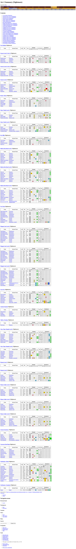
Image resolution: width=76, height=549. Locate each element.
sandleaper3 (11, 297)
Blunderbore (3, 379)
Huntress (2, 86)
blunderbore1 (11, 379)
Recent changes (5, 528)
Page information (6, 539)
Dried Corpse (3, 60)
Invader (2, 313)
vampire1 (11, 437)
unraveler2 (11, 338)
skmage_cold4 (11, 380)
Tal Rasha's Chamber (5, 485)
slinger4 (10, 457)
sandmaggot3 (11, 450)
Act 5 (52, 8)
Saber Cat (2, 141)
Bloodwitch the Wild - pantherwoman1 (13, 202)
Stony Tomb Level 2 (5, 122)
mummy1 (11, 60)
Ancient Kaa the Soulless (3, 480)
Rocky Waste (3, 95)
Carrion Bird (3, 104)
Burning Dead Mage (4, 88)
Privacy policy (5, 543)
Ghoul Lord (3, 437)
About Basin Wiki (6, 544)
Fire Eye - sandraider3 (13, 425)
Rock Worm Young (4, 237)
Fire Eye (2, 425)
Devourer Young (4, 453)
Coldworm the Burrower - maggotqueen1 (14, 283)
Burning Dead (3, 58)
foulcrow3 (11, 212)
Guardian (2, 338)
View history (5, 516)
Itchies (2, 218)
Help (3, 530)
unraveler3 (11, 470)
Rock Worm (3, 235)
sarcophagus (11, 160)
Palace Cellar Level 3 (5, 413)
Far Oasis (2, 206)
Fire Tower (3, 162)
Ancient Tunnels (4, 306)
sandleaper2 (11, 140)
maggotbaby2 (11, 237)
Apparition (2, 466)
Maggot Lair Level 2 (5, 246)
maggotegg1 (11, 215)
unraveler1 (11, 154)
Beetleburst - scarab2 (13, 222)
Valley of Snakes (4, 320)
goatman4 (11, 436)
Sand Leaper (3, 100)
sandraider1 (11, 59)
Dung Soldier (3, 103)
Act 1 (18, 8)
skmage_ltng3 (11, 117)
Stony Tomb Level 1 (5, 110)
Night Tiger (3, 298)
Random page (5, 529)
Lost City (2, 289)
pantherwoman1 (12, 86)
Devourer (2, 450)
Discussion (5, 508)
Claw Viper (3, 334)
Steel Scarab (3, 467)
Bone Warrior (3, 339)
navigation (5, 5)
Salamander (3, 335)
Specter (2, 434)
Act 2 (26, 8)
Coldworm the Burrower (3, 283)
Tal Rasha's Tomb (4, 461)
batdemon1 (11, 157)
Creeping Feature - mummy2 (14, 131)
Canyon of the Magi (5, 444)
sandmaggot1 (11, 214)
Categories (2, 493)
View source (5, 515)
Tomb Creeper (3, 297)
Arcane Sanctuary (4, 429)
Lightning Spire (3, 438)
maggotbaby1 (11, 216)
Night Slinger (3, 299)
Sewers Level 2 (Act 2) (5, 66)
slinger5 (10, 144)
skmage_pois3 (11, 129)
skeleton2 (11, 156)
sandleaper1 (11, 100)
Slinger (2, 105)
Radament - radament (13, 91)
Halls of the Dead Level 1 (6, 148)
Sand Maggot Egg (4, 215)
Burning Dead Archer (4, 62)
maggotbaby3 (11, 453)
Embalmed (2, 314)
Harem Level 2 (3, 370)
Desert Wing (3, 157)
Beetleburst (3, 222)
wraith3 (10, 434)
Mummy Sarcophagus (4, 160)
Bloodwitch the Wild (4, 201)
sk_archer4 (11, 62)
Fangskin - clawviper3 (13, 358)
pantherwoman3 (12, 298)
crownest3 (11, 211)
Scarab (2, 241)
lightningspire (11, 438)
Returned (2, 156)
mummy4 (11, 469)
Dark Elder (3, 302)
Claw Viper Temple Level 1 (6, 329)
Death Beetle (3, 219)
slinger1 (10, 105)
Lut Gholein (3, 45)
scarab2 (10, 219)
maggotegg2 (11, 236)
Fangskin (2, 358)
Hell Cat (2, 454)
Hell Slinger (3, 457)
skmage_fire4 (11, 395)
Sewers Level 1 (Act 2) (5, 53)
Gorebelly (2, 474)
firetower (11, 162)
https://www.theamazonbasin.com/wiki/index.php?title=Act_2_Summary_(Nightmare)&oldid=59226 (24, 492)
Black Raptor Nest (4, 211)
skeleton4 (11, 58)
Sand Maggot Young (4, 216)
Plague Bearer (3, 294)
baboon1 (10, 376)
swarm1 (10, 218)
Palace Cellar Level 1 (5, 384)
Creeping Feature (4, 131)
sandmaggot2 (11, 235)
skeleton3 (11, 339)
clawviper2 (11, 334)
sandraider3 (11, 313)
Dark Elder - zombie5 (13, 302)
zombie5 (10, 294)
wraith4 (10, 466)
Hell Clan (2, 436)
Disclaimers (5, 545)
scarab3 (10, 241)
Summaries (10, 8)
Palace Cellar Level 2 (5, 399)
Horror (2, 115)
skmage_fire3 (11, 88)
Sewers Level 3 (3, 79)
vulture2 (10, 142)
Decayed (2, 153)
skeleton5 (11, 115)
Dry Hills (2, 135)
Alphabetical (3, 8)
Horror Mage (3, 315)
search (9, 5)
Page (3, 507)
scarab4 (10, 467)
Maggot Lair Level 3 (5, 266)
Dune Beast (3, 376)
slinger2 (10, 158)
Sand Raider (3, 59)
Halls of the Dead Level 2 (6, 167)
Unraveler (2, 470)
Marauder (2, 295)
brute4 (10, 449)
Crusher (2, 449)
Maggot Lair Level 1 (5, 226)
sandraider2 (11, 295)
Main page (4, 527)
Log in (4, 502)
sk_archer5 (11, 377)
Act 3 (34, 8)
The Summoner (3, 440)
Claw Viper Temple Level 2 (6, 346)
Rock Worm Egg (4, 236)
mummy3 (11, 314)
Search (2, 521)
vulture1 (10, 104)
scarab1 (10, 103)
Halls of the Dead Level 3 (6, 185)
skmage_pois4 (11, 409)
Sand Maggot (3, 214)
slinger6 (10, 299)
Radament (2, 91)
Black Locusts (3, 239)
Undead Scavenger (4, 142)
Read (4, 514)
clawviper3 (11, 335)
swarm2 (10, 239)
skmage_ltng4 (11, 315)
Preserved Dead (3, 469)
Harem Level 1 (3, 362)
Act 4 (43, 8)
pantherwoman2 (12, 141)
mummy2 (11, 153)
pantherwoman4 (12, 454)
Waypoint (60, 8)
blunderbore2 (11, 474)
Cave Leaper (3, 140)
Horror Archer (3, 377)
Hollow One (3, 154)
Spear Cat (2, 144)
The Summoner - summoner (14, 440)
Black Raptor (3, 212)
